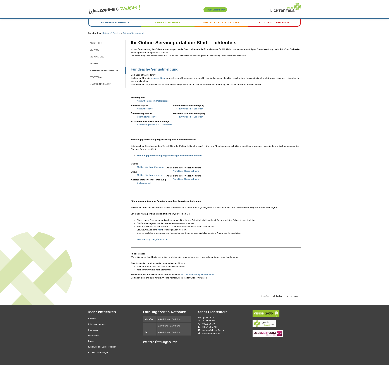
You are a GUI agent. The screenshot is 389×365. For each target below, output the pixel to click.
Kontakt (92, 318)
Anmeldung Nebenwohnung (186, 171)
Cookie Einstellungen (98, 352)
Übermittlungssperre (147, 117)
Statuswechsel (144, 183)
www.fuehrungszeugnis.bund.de (152, 239)
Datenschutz (94, 335)
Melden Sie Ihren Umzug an (150, 167)
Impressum (93, 330)
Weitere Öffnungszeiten (160, 342)
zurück (266, 296)
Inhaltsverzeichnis (96, 324)
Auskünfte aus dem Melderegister (153, 101)
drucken (279, 296)
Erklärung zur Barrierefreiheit (102, 347)
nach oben (293, 296)
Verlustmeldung (158, 78)
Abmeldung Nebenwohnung (186, 179)
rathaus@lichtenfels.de (213, 330)
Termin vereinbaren (215, 10)
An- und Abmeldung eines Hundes (197, 274)
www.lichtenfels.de (211, 333)
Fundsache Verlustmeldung (155, 69)
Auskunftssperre (145, 108)
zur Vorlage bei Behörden (191, 108)
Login (91, 341)
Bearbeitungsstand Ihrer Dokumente (154, 124)
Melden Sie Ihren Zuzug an (150, 175)
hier (160, 229)
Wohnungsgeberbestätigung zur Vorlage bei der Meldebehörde (169, 155)
